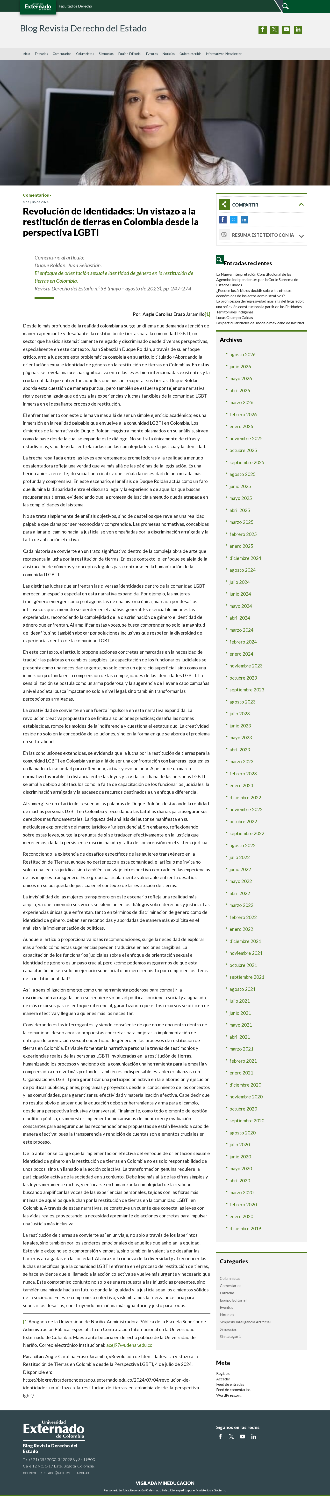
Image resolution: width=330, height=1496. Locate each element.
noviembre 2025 (246, 438)
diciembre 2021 (245, 941)
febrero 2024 (243, 641)
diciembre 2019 (245, 1228)
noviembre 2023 (246, 665)
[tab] (261, 204)
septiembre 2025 (247, 462)
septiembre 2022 (247, 833)
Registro (223, 1373)
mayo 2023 (241, 737)
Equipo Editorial (129, 54)
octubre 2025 (243, 450)
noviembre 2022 (246, 809)
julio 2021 (240, 1001)
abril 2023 (240, 749)
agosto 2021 (243, 989)
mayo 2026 (241, 378)
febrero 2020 (243, 1204)
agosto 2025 (243, 474)
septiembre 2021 (247, 977)
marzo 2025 (241, 522)
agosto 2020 (243, 1132)
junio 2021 (240, 1013)
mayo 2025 (241, 498)
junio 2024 (240, 594)
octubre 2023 (243, 678)
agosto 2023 (243, 701)
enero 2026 (241, 426)
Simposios (106, 54)
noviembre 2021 (246, 953)
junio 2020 (240, 1156)
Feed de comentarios (233, 1389)
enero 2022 (241, 929)
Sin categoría (230, 1336)
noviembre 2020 (246, 1096)
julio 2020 (240, 1144)
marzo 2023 (241, 761)
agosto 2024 (243, 570)
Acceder (223, 1379)
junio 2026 (240, 366)
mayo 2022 (241, 881)
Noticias (169, 54)
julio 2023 (240, 713)
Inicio (26, 54)
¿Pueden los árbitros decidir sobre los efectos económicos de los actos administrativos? (254, 293)
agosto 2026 (243, 354)
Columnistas (85, 54)
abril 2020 (240, 1180)
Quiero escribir (190, 54)
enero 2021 (241, 1072)
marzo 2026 (241, 402)
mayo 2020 (241, 1168)
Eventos (152, 54)
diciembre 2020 (245, 1085)
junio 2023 (240, 725)
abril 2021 (240, 1037)
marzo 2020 (241, 1192)
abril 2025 (240, 510)
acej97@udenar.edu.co (129, 1345)
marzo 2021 (241, 1049)
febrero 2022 (243, 917)
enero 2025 (241, 546)
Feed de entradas (230, 1384)
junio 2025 (240, 486)
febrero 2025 (243, 534)
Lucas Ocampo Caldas (234, 317)
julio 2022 (240, 857)
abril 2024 (240, 618)
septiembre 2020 (247, 1120)
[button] (261, 204)
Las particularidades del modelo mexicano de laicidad (260, 322)
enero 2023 (241, 785)
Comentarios (62, 54)
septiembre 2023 (247, 689)
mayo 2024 (241, 606)
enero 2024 (241, 654)
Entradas (41, 54)
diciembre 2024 (245, 558)
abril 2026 (240, 390)
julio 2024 (240, 582)
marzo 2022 (241, 905)
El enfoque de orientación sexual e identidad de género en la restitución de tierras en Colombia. (114, 277)
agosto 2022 (243, 845)
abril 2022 (240, 893)
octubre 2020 (243, 1108)
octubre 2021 (243, 965)
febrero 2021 (243, 1061)
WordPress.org (229, 1395)
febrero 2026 (243, 414)
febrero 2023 (243, 773)
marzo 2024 (241, 630)
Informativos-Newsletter (224, 54)
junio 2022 (240, 869)
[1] (207, 314)
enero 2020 (241, 1216)
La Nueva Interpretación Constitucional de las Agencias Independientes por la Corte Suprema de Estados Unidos (257, 279)
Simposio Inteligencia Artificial (245, 1321)
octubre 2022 (243, 821)
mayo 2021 (241, 1025)
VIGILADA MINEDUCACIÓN (165, 1483)
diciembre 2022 (245, 797)
